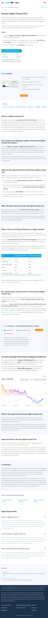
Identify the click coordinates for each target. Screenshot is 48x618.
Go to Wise (24, 95)
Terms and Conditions (6, 605)
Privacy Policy (4, 607)
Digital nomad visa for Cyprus (7, 500)
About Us (34, 605)
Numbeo (44, 280)
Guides (6, 7)
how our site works (10, 600)
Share (44, 376)
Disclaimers (45, 7)
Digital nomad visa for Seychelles (23, 500)
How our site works (20, 607)
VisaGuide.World (5, 571)
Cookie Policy (4, 610)
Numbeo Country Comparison (9, 578)
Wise (3, 73)
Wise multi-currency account (12, 312)
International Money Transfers (23, 605)
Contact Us (34, 607)
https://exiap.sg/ (11, 586)
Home (2, 7)
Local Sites (34, 610)
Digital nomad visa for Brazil (39, 500)
